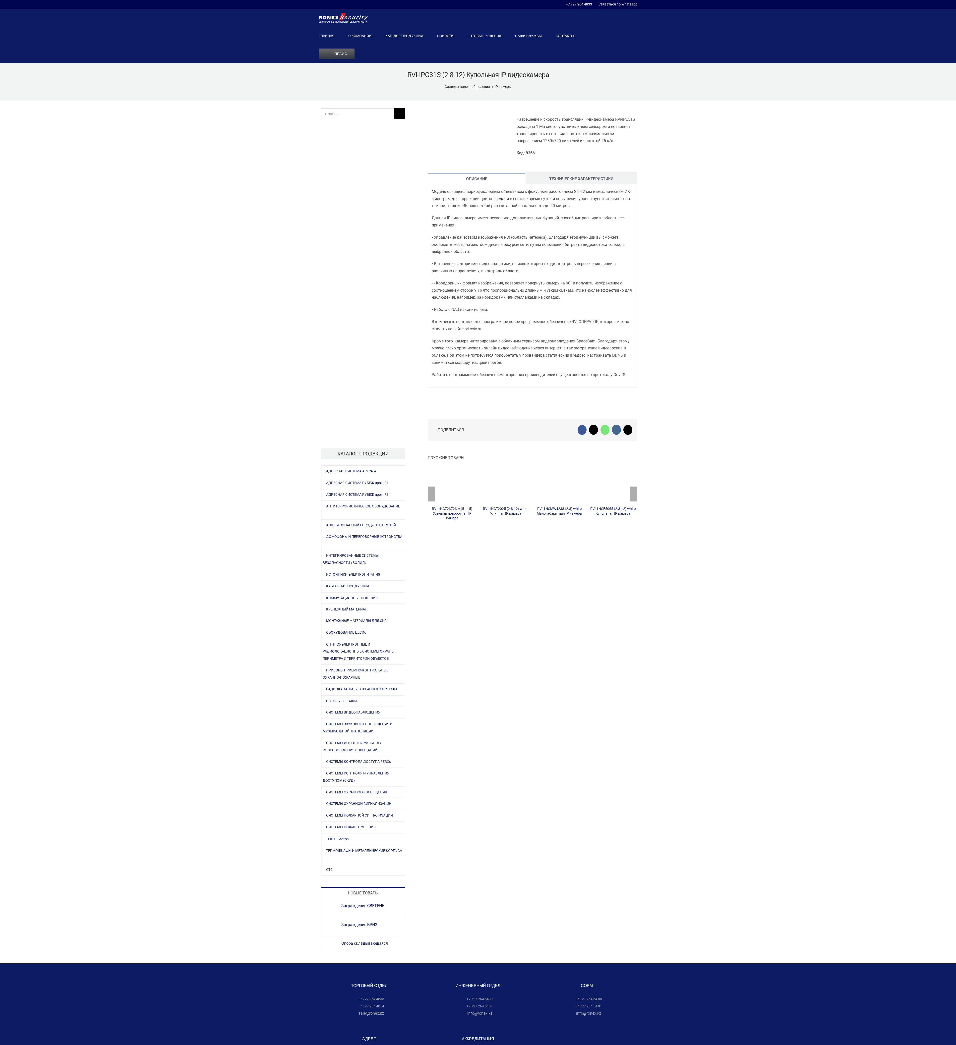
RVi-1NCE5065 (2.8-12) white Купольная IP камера (613, 485)
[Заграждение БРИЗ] (331, 925)
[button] (369, 54)
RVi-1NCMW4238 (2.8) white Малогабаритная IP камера (559, 485)
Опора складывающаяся (364, 943)
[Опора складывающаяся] (331, 944)
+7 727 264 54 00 (588, 999)
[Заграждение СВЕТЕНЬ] (331, 906)
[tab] (476, 178)
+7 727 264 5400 (479, 999)
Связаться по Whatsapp (617, 4)
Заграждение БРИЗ (359, 924)
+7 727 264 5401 (479, 1006)
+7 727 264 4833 (579, 4)
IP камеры (503, 87)
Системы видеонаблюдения (467, 87)
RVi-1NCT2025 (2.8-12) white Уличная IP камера (505, 485)
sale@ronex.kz (371, 1013)
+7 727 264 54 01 (588, 1006)
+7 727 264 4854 (370, 1006)
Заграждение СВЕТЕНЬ (362, 905)
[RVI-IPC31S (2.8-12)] (468, 109)
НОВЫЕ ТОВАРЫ (363, 893)
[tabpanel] (532, 285)
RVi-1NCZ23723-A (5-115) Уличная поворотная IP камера (452, 485)
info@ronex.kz (479, 1013)
